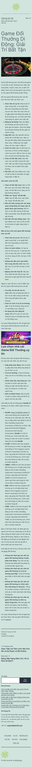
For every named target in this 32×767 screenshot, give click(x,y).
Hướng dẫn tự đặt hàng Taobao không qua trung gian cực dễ (15, 698)
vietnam (8, 619)
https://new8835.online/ (19, 412)
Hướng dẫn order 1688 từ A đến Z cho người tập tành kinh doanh (15, 694)
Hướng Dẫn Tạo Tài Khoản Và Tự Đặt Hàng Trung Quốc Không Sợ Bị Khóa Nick (15, 706)
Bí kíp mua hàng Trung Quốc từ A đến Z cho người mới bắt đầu (15, 702)
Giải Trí (12, 636)
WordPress (18, 760)
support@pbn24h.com (14, 725)
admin (4, 634)
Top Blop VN (7, 18)
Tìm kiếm (4, 676)
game (6, 551)
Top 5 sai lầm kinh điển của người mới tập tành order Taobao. (15, 690)
